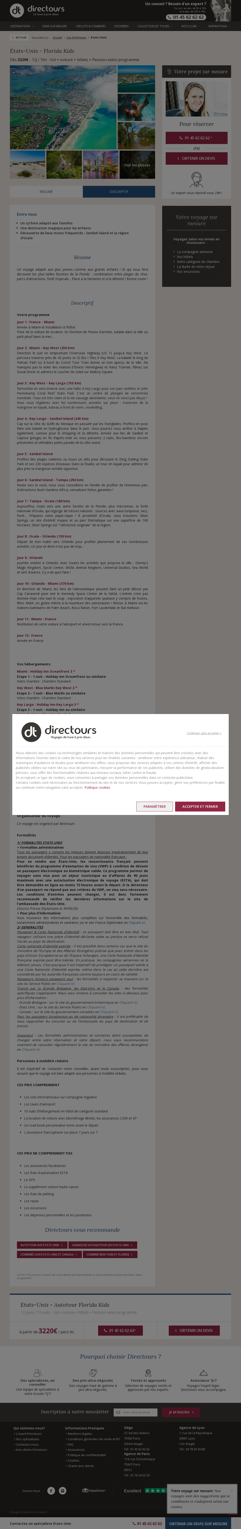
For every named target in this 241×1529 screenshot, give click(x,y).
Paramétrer (155, 806)
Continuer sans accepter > (204, 733)
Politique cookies (97, 787)
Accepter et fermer (200, 806)
